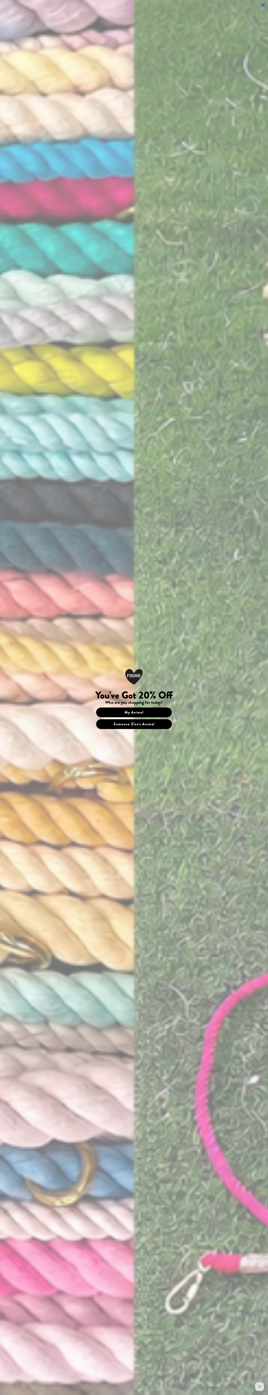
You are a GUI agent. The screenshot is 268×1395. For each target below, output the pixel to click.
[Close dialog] (263, 5)
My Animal (134, 712)
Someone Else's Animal (134, 724)
